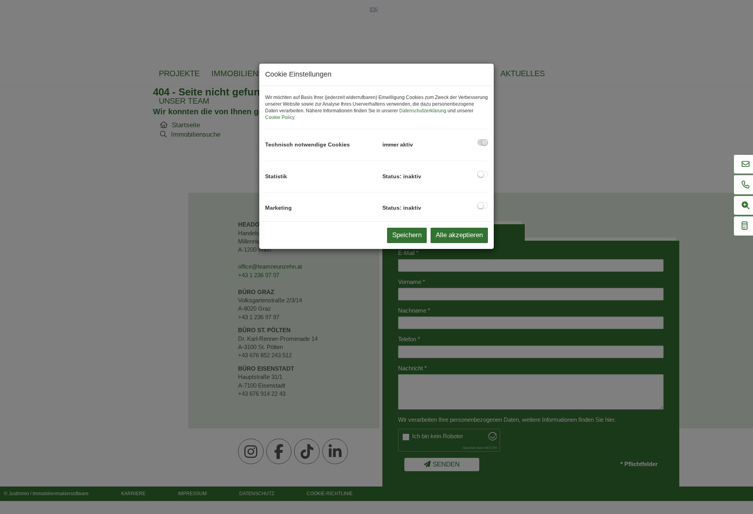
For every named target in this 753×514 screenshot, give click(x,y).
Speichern (407, 235)
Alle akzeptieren (459, 235)
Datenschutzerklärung (422, 110)
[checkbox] (482, 142)
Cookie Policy (279, 117)
